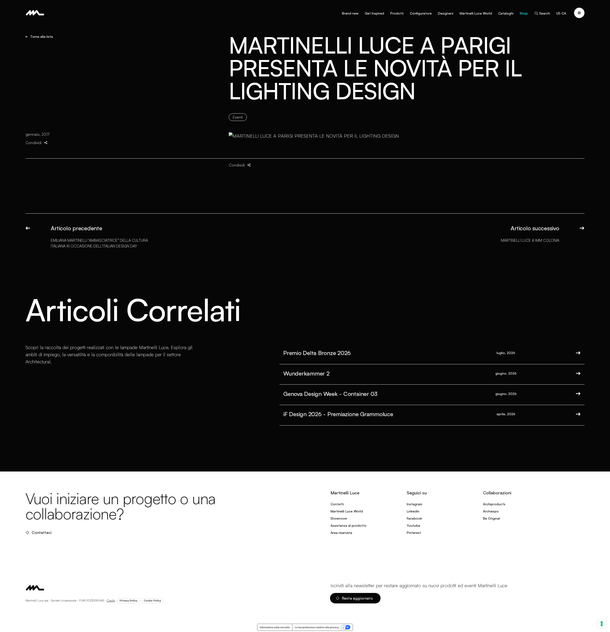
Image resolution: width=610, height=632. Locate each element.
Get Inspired (374, 13)
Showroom (338, 518)
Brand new (350, 13)
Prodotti (397, 13)
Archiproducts (494, 504)
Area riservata (341, 533)
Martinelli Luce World (476, 13)
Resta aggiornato (357, 598)
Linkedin (413, 511)
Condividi (33, 142)
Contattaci (41, 532)
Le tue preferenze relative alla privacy (317, 627)
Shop (524, 13)
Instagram (414, 504)
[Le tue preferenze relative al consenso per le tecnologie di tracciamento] (601, 623)
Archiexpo (491, 511)
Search (544, 13)
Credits (111, 600)
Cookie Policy (152, 600)
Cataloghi (505, 13)
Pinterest (414, 533)
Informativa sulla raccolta (275, 627)
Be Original (491, 518)
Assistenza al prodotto (348, 525)
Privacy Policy (128, 600)
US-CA (561, 13)
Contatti (337, 504)
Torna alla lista (41, 37)
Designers (445, 13)
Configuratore (421, 13)
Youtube (413, 525)
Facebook (414, 518)
